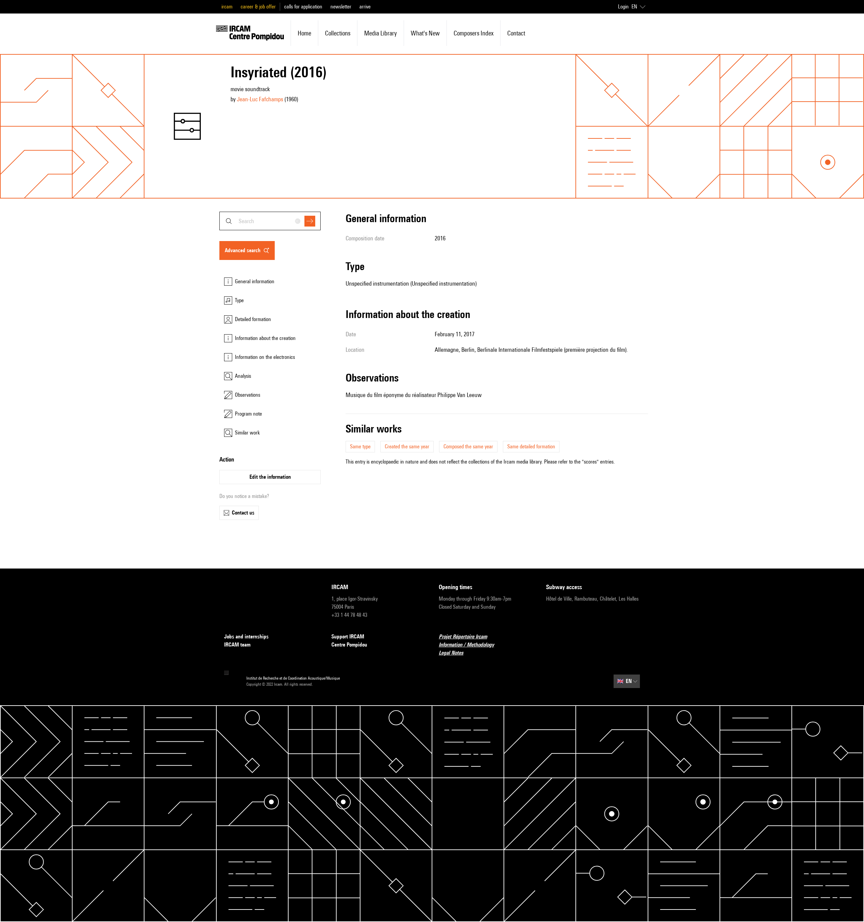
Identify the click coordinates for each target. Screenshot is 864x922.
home (304, 33)
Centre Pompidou (349, 644)
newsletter (340, 6)
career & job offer (258, 6)
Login (623, 6)
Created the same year (407, 446)
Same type (360, 446)
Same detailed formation (531, 446)
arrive (365, 6)
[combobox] (270, 221)
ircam (227, 6)
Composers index (473, 33)
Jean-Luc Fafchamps (260, 99)
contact (516, 33)
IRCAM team (237, 644)
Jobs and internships (246, 636)
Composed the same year (468, 446)
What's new (425, 33)
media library (380, 33)
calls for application (303, 6)
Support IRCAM (347, 636)
